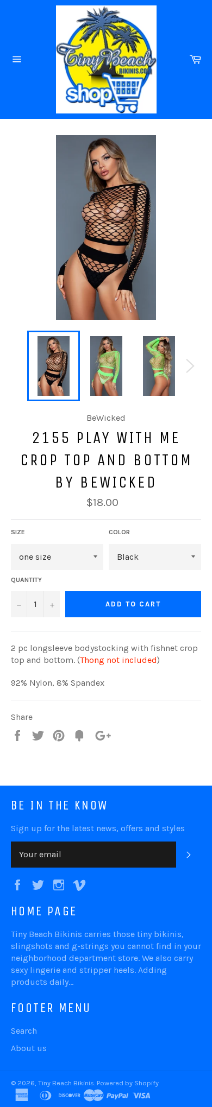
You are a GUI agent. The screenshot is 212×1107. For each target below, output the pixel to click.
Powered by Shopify (128, 1083)
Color (119, 532)
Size (18, 532)
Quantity (26, 580)
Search (24, 1031)
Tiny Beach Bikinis (66, 1083)
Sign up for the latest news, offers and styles (98, 828)
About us (29, 1048)
